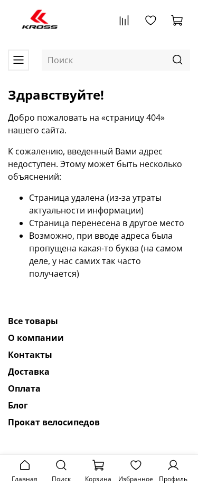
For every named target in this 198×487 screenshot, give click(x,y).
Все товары (33, 321)
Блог (18, 405)
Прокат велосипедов (54, 422)
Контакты (30, 355)
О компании (36, 338)
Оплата (24, 388)
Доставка (29, 371)
